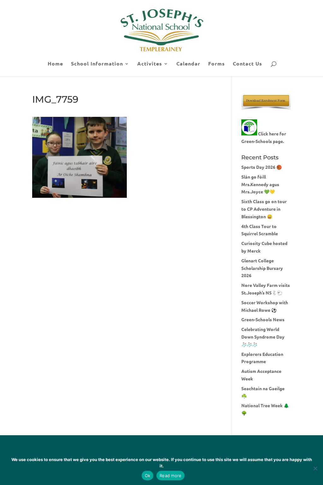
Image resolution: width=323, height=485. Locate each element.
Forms (216, 64)
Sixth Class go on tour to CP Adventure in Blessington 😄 (264, 208)
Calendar (188, 64)
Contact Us (247, 64)
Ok (147, 475)
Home (55, 64)
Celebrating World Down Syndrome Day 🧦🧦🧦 (263, 336)
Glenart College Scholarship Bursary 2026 (262, 268)
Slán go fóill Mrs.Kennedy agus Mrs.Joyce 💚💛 (260, 184)
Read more (170, 475)
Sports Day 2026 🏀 (261, 167)
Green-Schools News (263, 319)
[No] (315, 468)
